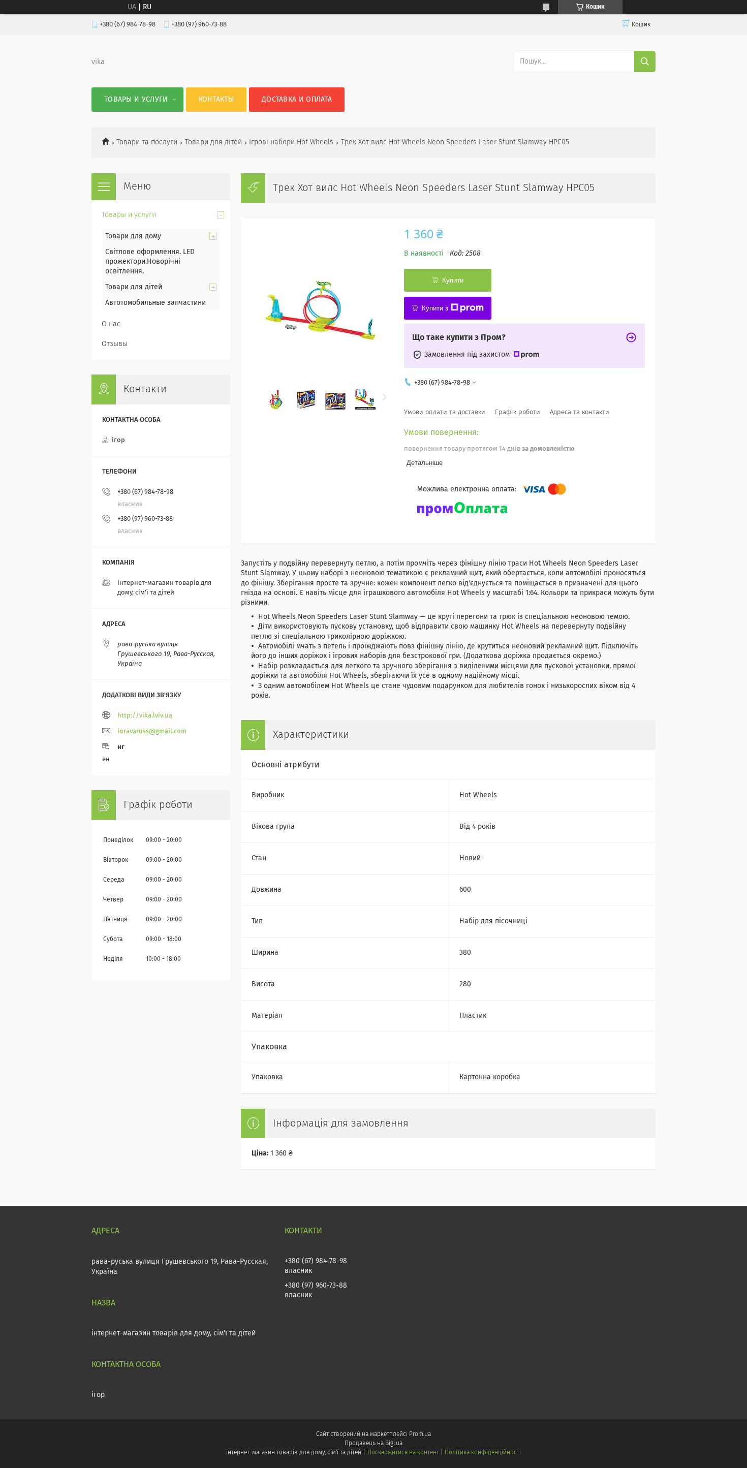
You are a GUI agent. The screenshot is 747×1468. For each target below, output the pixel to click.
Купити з (435, 308)
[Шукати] (645, 61)
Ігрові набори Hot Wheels (291, 142)
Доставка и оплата (297, 99)
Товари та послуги (146, 142)
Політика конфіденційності (483, 1453)
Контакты (216, 99)
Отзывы (115, 344)
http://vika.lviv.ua (144, 715)
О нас (111, 324)
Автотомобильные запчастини (155, 302)
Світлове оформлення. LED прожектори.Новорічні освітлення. (150, 261)
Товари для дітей (213, 142)
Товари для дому (133, 236)
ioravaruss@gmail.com (151, 731)
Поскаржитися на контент (403, 1453)
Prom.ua (420, 1434)
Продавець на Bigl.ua (373, 1444)
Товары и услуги (136, 99)
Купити (452, 280)
